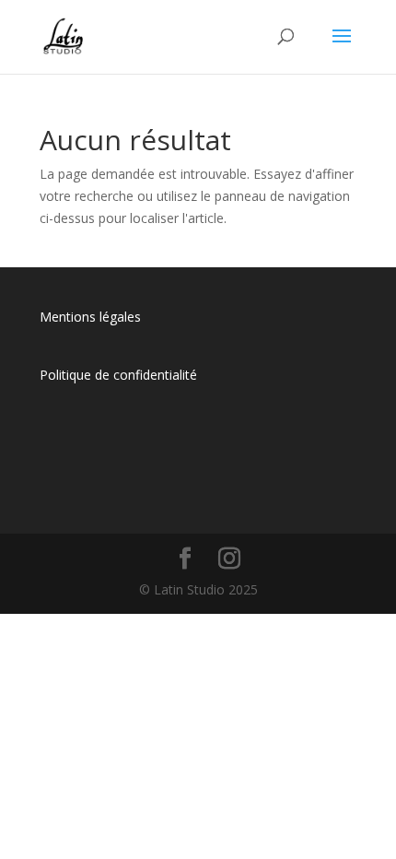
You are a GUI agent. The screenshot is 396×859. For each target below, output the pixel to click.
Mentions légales (90, 316)
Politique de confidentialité (118, 374)
